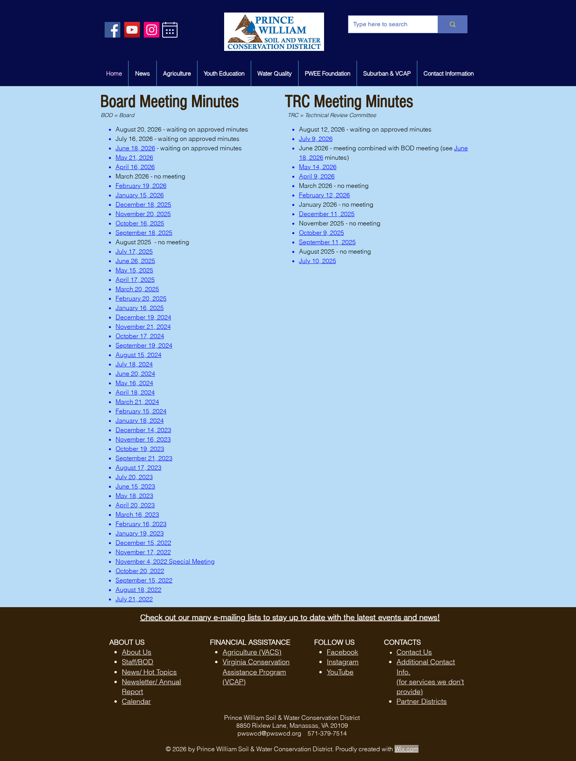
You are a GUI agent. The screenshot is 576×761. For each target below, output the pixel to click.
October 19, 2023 (140, 449)
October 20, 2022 (140, 571)
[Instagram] (151, 30)
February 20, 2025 (141, 298)
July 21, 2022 (134, 599)
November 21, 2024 (143, 326)
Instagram (343, 661)
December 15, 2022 (143, 542)
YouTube (340, 671)
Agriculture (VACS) (252, 651)
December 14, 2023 (143, 430)
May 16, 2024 (134, 383)
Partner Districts (422, 701)
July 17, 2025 (134, 251)
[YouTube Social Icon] (132, 30)
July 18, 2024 (134, 364)
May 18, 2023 (134, 496)
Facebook (342, 651)
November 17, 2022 (143, 552)
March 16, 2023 (137, 514)
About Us (136, 651)
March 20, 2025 (137, 289)
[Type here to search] (452, 24)
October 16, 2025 (140, 223)
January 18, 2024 (140, 420)
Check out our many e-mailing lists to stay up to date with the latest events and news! (290, 617)
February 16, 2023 (141, 524)
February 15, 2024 (141, 411)
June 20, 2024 (135, 373)
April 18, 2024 (135, 392)
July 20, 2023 (134, 477)
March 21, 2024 (137, 402)
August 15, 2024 (138, 355)
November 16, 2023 (143, 439)
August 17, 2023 (138, 467)
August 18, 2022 (138, 589)
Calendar (136, 701)
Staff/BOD (137, 661)
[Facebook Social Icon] (112, 30)
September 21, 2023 (144, 458)
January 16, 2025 (140, 308)
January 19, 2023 (140, 533)
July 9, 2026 (316, 138)
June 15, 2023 (135, 486)
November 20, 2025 (143, 214)
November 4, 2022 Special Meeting (165, 561)
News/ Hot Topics (149, 671)
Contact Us (414, 651)
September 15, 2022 (144, 580)
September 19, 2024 (144, 345)
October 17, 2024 (140, 336)
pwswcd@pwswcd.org (269, 733)
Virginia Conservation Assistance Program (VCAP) (256, 671)
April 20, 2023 (135, 505)
